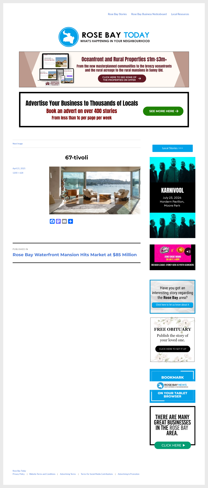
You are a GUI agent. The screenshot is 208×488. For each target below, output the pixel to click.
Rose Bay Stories (117, 14)
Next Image (18, 144)
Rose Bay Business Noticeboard (149, 14)
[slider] (175, 235)
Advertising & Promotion (128, 474)
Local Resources (180, 14)
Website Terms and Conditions (42, 474)
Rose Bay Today (19, 471)
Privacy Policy (19, 474)
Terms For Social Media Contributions (97, 474)
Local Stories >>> (172, 148)
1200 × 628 (18, 173)
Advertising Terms (68, 474)
